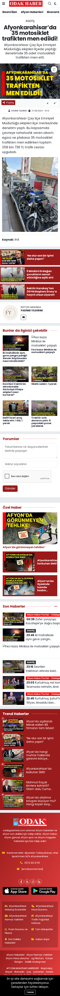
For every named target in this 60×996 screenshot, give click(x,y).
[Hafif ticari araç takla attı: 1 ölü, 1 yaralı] (16, 408)
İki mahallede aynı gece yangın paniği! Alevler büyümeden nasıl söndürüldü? (15, 356)
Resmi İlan (9, 12)
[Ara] (50, 4)
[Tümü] (55, 606)
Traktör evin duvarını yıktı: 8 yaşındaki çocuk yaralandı (41, 421)
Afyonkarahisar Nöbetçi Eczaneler (16, 907)
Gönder (10, 488)
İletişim (18, 961)
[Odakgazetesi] (26, 3)
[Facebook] (21, 881)
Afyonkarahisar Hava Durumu (42, 907)
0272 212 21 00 (32, 862)
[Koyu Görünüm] (55, 4)
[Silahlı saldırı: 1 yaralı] (44, 374)
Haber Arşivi (42, 939)
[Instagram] (33, 881)
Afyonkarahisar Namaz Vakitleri (16, 917)
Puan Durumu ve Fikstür (16, 931)
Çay (28, 971)
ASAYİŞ (30, 21)
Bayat (8, 971)
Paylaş (10, 102)
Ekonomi (53, 12)
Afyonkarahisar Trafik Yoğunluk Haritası (42, 919)
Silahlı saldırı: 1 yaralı (44, 384)
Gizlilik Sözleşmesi (35, 961)
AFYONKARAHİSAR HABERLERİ (22, 968)
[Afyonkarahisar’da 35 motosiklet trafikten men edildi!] (30, 81)
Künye (49, 958)
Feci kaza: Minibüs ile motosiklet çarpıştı (44, 351)
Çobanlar (38, 971)
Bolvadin (19, 971)
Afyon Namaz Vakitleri (39, 954)
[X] (27, 881)
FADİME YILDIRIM (19, 110)
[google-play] (44, 891)
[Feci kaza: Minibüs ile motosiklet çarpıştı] (44, 341)
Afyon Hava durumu (17, 958)
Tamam (30, 992)
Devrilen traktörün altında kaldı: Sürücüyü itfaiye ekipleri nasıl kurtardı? (14, 389)
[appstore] (15, 891)
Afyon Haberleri (32, 12)
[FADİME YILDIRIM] (10, 312)
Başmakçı (46, 968)
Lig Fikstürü (37, 958)
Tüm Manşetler (44, 929)
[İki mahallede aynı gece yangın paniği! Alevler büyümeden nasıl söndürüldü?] (16, 343)
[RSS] (39, 881)
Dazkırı (49, 971)
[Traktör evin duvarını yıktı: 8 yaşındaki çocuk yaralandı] (44, 408)
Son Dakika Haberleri (13, 940)
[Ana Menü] (3, 3)
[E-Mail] (23, 317)
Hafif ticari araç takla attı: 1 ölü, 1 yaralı (12, 420)
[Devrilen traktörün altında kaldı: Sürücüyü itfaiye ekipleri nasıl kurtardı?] (16, 374)
